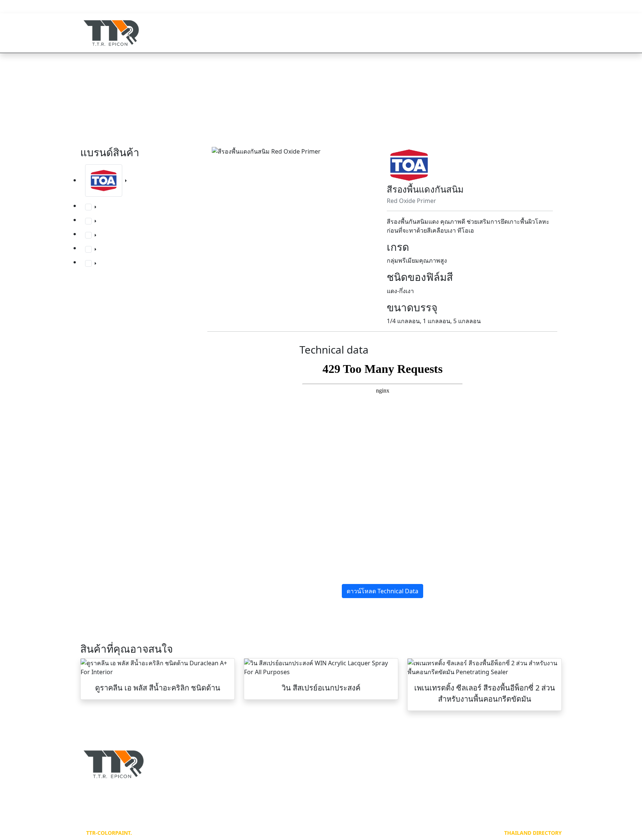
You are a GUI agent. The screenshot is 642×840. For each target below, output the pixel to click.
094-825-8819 (163, 7)
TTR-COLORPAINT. (109, 832)
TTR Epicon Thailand (484, 7)
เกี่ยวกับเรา (496, 33)
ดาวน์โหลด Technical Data (382, 591)
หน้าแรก (398, 33)
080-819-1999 (111, 7)
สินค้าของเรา (445, 33)
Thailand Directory (533, 832)
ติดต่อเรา (541, 33)
